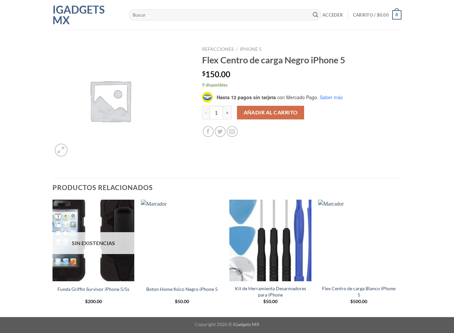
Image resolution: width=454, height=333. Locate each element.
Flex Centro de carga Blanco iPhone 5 (359, 292)
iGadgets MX (79, 15)
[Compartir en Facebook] (208, 131)
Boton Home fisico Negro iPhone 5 (182, 289)
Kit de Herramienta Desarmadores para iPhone (270, 292)
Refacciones (218, 49)
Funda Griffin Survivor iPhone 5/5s (93, 289)
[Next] (399, 257)
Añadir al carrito (271, 112)
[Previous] (53, 257)
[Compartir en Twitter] (220, 131)
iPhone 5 (251, 49)
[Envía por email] (232, 131)
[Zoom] (61, 150)
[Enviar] (315, 15)
